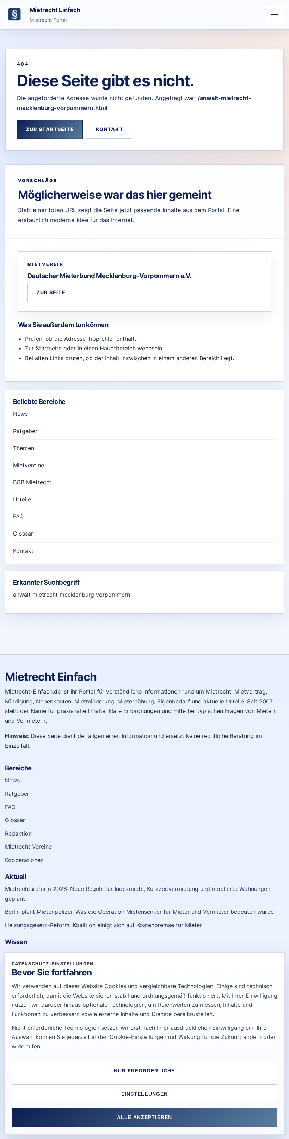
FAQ (18, 516)
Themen (23, 447)
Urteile (22, 499)
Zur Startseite (50, 129)
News (20, 413)
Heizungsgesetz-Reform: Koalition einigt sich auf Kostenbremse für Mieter (103, 925)
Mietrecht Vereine (28, 846)
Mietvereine (28, 465)
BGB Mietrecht (32, 482)
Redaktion (18, 833)
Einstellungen (144, 1094)
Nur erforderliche (144, 1070)
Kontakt (109, 129)
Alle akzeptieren (144, 1117)
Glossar (23, 533)
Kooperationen (24, 859)
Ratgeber (25, 431)
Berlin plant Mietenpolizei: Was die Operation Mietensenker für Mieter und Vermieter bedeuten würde (139, 911)
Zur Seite (51, 292)
